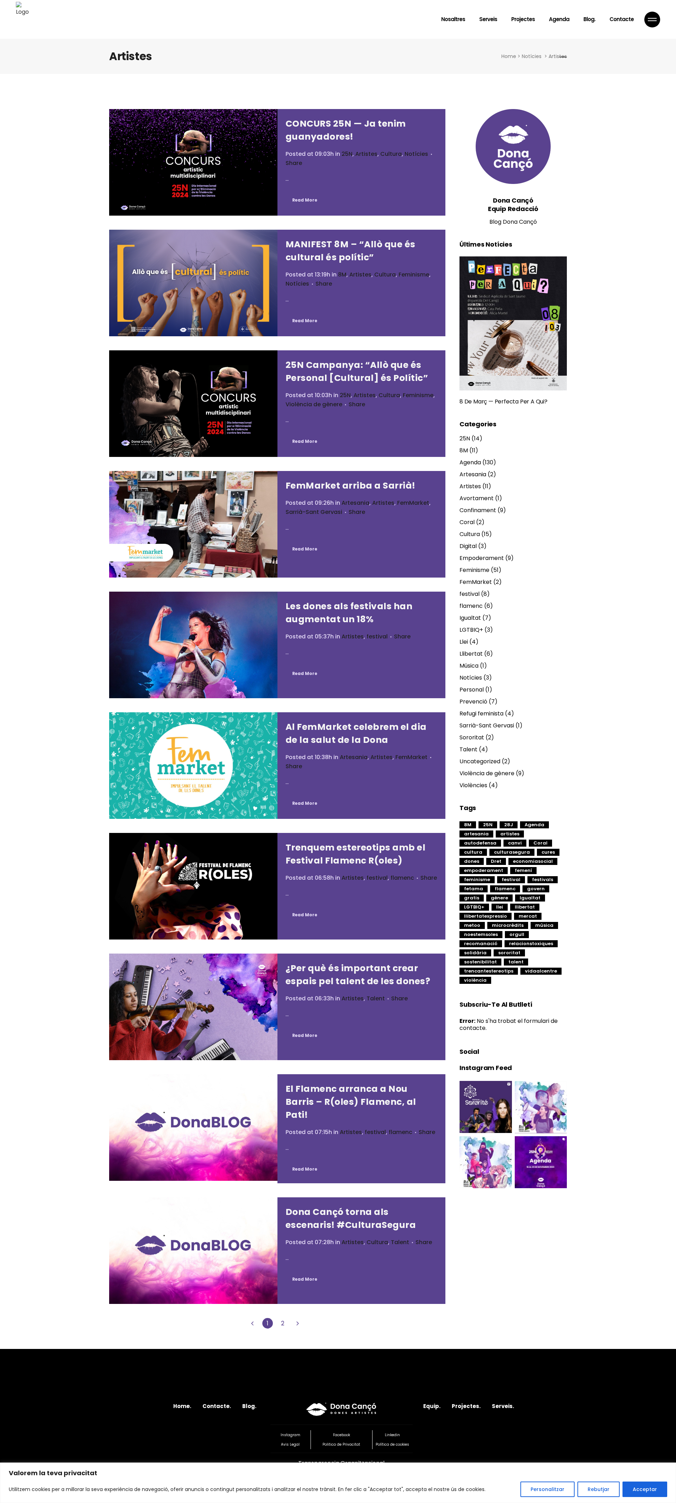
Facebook (341, 1435)
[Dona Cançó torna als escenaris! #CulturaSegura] (193, 1250)
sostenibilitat (480, 962)
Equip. (431, 1406)
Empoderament (481, 558)
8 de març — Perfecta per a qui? (503, 401)
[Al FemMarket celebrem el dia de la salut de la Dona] (193, 765)
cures (548, 852)
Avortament (476, 498)
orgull (516, 934)
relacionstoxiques (531, 943)
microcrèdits (508, 925)
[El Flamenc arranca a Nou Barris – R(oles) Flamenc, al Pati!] (193, 1127)
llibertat (525, 907)
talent (516, 962)
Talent (376, 998)
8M (342, 274)
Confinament (477, 510)
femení (523, 870)
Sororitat (471, 737)
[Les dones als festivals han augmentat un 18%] (193, 645)
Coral (467, 522)
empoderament (483, 870)
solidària (475, 952)
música (544, 925)
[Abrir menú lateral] (652, 19)
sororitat (509, 952)
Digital (468, 546)
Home (508, 56)
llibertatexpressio (485, 916)
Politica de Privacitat (341, 1444)
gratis (471, 897)
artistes (509, 833)
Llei (463, 642)
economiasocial (533, 861)
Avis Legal (290, 1444)
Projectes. (466, 1406)
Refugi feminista (481, 713)
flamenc (402, 878)
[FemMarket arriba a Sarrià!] (193, 524)
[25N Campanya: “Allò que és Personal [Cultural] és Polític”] (193, 403)
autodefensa (480, 843)
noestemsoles (481, 934)
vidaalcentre (541, 971)
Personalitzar (547, 1489)
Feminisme (414, 274)
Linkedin (392, 1435)
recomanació (480, 943)
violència (475, 980)
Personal (471, 690)
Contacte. (216, 1406)
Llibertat (471, 654)
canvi (515, 843)
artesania (476, 833)
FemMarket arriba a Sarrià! (350, 485)
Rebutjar (598, 1489)
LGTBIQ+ (471, 630)
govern (536, 888)
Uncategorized (479, 761)
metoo (472, 925)
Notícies (532, 56)
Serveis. (503, 1406)
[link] (252, 1323)
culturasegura (512, 852)
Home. (182, 1406)
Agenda (470, 462)
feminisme (477, 879)
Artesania (355, 503)
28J (508, 824)
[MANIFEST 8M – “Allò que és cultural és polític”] (193, 283)
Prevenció (473, 702)
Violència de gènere (314, 404)
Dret (496, 861)
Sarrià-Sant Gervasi (314, 512)
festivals (542, 879)
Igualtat (470, 618)
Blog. (249, 1406)
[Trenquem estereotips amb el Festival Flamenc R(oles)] (193, 886)
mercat (528, 916)
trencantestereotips (488, 971)
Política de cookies (392, 1444)
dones (471, 861)
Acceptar (645, 1489)
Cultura (391, 154)
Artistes (366, 154)
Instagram (290, 1435)
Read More (304, 200)
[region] (338, 1483)
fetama (473, 888)
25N (347, 154)
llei (499, 907)
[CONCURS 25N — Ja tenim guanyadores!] (193, 162)
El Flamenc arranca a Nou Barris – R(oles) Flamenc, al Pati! (351, 1102)
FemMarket (413, 503)
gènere (499, 897)
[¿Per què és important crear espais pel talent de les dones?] (193, 1007)
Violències (473, 785)
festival (377, 636)
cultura (473, 852)
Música (468, 666)
